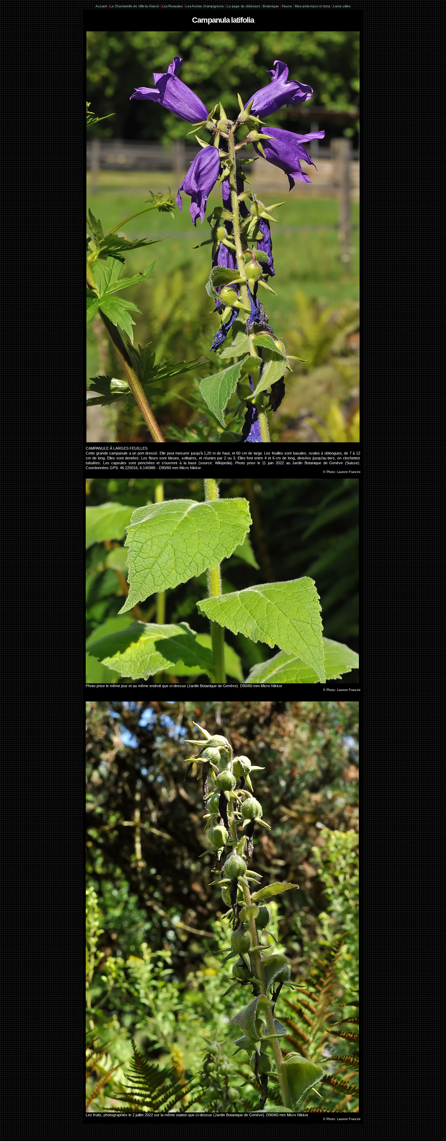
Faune (287, 6)
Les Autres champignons (204, 6)
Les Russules (172, 6)
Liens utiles (342, 6)
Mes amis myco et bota (312, 6)
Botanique (271, 6)
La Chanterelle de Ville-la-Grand (134, 6)
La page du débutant (243, 6)
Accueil (101, 6)
